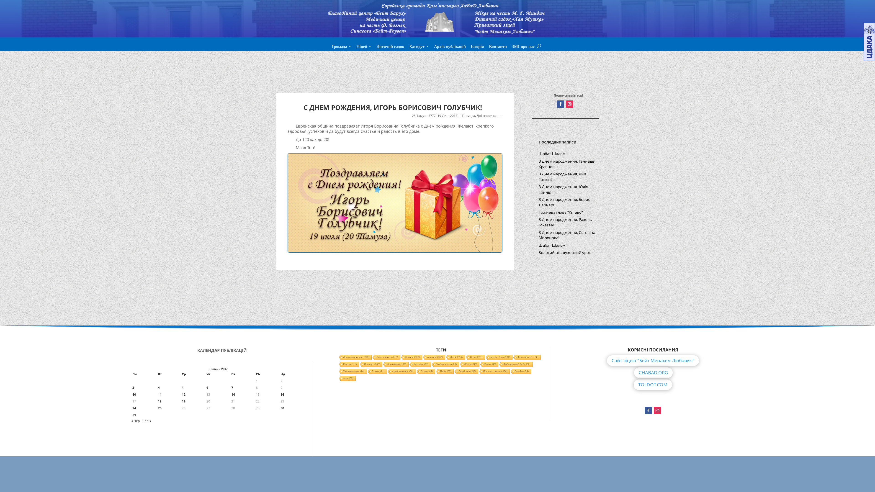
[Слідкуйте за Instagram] (569, 104)
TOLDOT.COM (652, 385)
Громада (339, 47)
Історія (477, 47)
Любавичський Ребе (516, 364)
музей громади (402, 371)
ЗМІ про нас (523, 47)
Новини (412, 357)
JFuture (470, 364)
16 (282, 394)
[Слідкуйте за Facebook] (560, 104)
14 (233, 394)
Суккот (427, 371)
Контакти (498, 47)
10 (134, 394)
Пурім (445, 371)
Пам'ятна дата (446, 364)
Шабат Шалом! (553, 153)
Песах (490, 364)
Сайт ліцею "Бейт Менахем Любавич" (653, 360)
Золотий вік (396, 364)
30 (282, 408)
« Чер (135, 421)
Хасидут (417, 47)
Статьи (378, 371)
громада (435, 357)
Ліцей (362, 47)
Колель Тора (500, 357)
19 (183, 401)
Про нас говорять (495, 371)
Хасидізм (421, 364)
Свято (476, 357)
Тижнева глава (353, 371)
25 (160, 408)
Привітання (467, 371)
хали (348, 378)
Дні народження (489, 115)
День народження (356, 357)
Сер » (147, 421)
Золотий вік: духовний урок (565, 252)
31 (134, 415)
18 (160, 401)
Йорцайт (372, 364)
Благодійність (387, 357)
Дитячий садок (390, 47)
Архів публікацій (450, 47)
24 (134, 408)
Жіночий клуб (527, 357)
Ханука (350, 364)
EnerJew (522, 371)
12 (183, 394)
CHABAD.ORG (653, 372)
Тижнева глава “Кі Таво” (561, 212)
